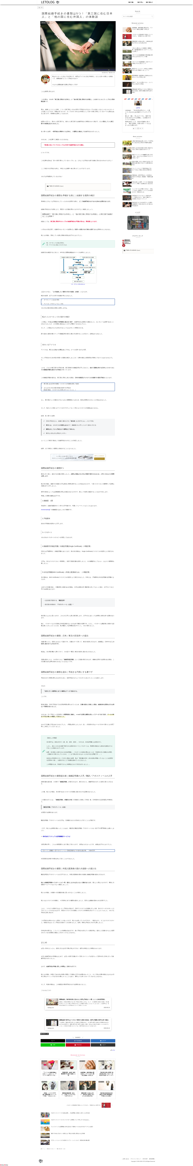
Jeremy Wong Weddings (101, 70)
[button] (103, 1045)
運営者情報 (151, 1158)
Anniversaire (45, 509)
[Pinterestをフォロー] (142, 128)
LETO (138, 108)
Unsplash (112, 70)
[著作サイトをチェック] (134, 128)
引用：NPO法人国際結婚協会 (77, 284)
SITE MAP (145, 1158)
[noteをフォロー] (140, 128)
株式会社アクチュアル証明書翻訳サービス (56, 836)
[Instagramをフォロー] (138, 128)
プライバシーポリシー (136, 1158)
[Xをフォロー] (136, 128)
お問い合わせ (126, 1158)
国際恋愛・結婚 (45, 1033)
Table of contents (54, 186)
